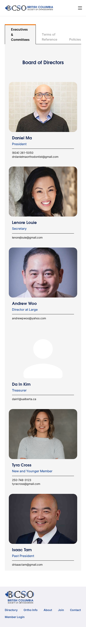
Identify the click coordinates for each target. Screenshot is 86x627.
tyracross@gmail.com (26, 483)
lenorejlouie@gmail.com (27, 237)
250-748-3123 (21, 480)
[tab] (20, 34)
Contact (75, 610)
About (48, 610)
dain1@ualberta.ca (24, 399)
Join (61, 610)
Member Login (15, 617)
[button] (80, 8)
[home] (29, 8)
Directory (11, 610)
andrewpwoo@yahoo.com (29, 318)
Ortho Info (31, 610)
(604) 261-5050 (22, 152)
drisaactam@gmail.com (27, 564)
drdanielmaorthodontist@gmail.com (35, 156)
